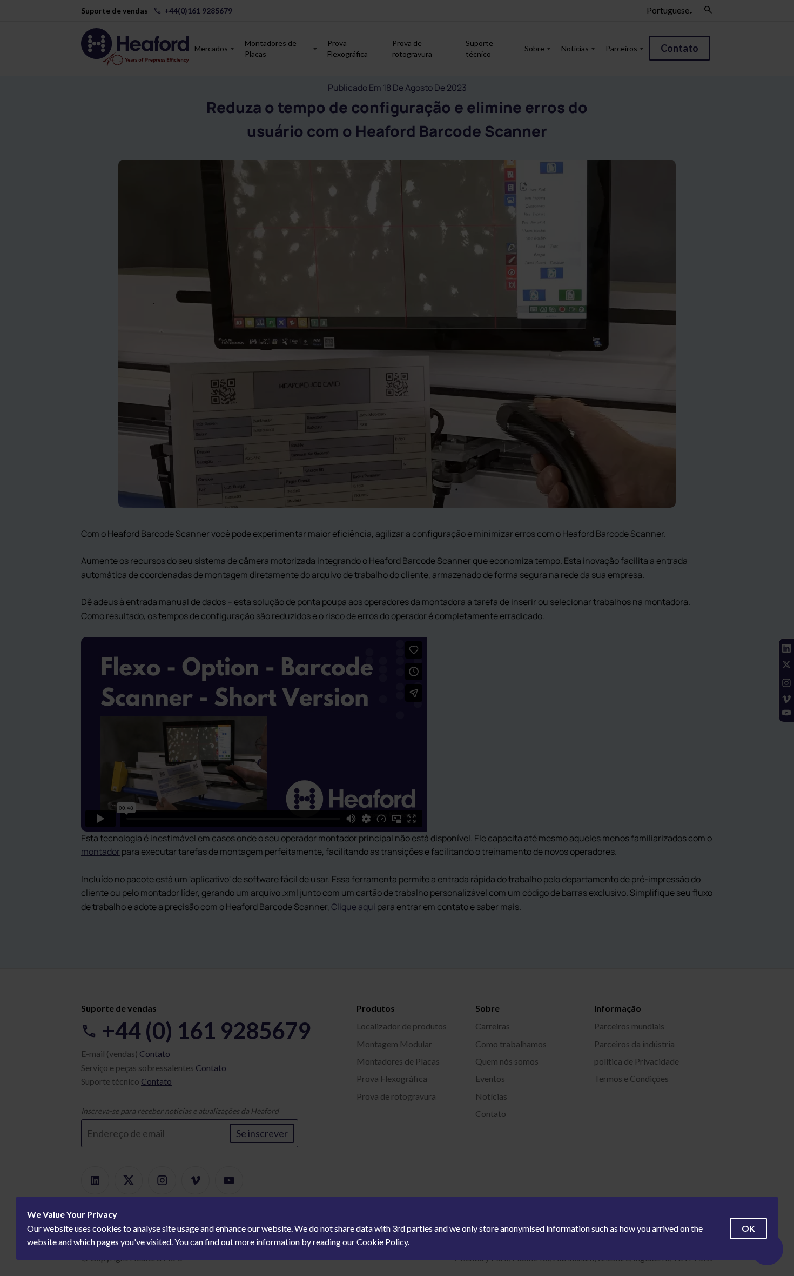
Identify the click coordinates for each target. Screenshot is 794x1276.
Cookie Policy (382, 1242)
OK (748, 1228)
